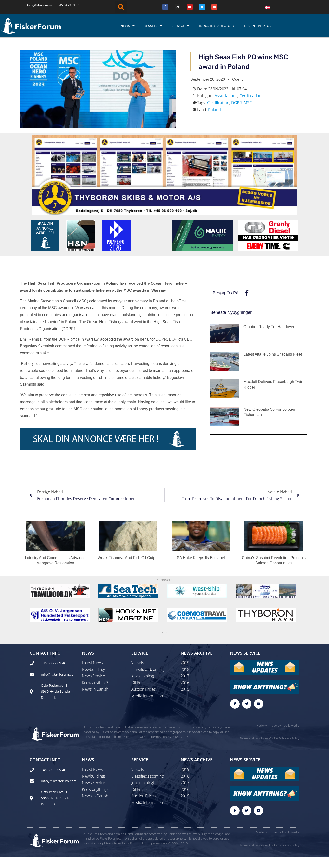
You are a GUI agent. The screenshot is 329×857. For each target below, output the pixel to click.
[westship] (197, 590)
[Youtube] (190, 7)
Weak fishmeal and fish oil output (128, 558)
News (125, 25)
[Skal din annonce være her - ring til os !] (45, 235)
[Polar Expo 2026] (116, 235)
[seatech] (128, 590)
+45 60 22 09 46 (68, 5)
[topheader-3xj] (164, 174)
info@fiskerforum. (39, 5)
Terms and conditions (254, 738)
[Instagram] (177, 7)
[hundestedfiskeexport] (60, 614)
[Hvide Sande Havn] (266, 590)
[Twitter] (202, 7)
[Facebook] (165, 7)
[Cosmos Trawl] (197, 614)
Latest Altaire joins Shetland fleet (272, 354)
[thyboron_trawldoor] (60, 590)
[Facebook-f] (234, 704)
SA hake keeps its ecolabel (201, 558)
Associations (226, 95)
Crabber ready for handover (268, 327)
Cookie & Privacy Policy (284, 738)
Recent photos (257, 25)
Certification (250, 95)
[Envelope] (214, 7)
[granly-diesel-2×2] (268, 235)
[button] (121, 7)
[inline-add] (108, 438)
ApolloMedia (290, 725)
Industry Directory (217, 25)
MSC (248, 102)
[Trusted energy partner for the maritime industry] (202, 235)
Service (178, 25)
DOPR (236, 102)
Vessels (151, 25)
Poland (214, 109)
